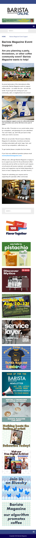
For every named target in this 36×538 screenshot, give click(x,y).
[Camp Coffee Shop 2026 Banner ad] (16, 317)
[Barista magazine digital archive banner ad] (16, 473)
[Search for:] (18, 30)
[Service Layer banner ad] (16, 343)
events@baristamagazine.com (12, 155)
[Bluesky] (12, 2)
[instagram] (16, 2)
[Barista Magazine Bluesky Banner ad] (16, 499)
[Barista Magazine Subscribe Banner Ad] (16, 447)
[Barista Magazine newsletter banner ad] (16, 395)
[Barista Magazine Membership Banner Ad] (16, 369)
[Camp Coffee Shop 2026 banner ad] (18, 21)
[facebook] (20, 2)
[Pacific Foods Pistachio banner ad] (16, 265)
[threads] (23, 2)
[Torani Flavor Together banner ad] (16, 239)
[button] (33, 26)
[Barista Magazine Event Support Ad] (16, 421)
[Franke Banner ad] (16, 291)
